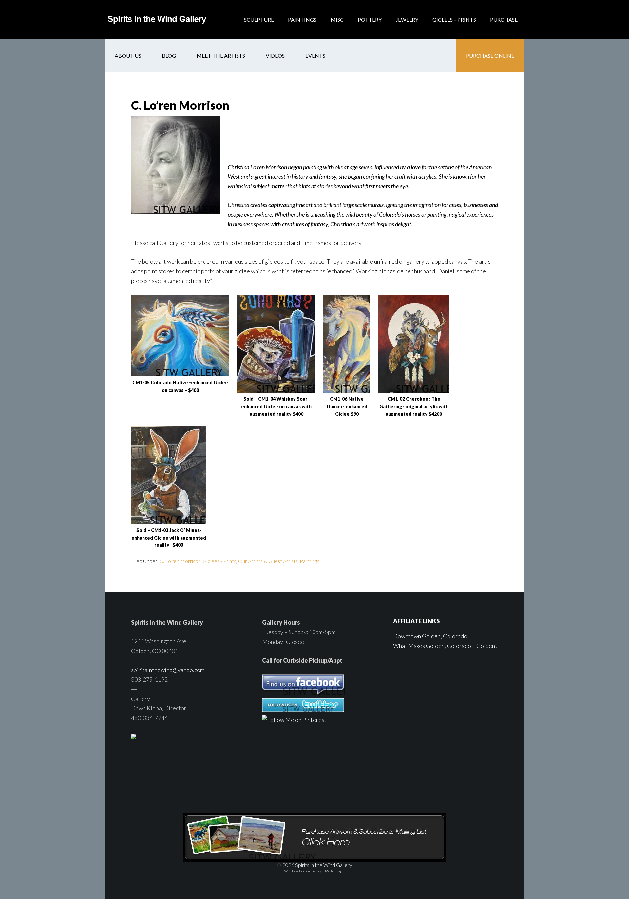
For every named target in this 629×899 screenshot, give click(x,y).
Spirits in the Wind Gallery (157, 19)
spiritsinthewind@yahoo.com (167, 669)
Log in (340, 871)
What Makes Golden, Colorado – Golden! (445, 645)
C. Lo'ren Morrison (180, 561)
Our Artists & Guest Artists (268, 561)
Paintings (309, 561)
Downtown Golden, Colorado (430, 636)
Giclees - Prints (219, 561)
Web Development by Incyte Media (309, 871)
